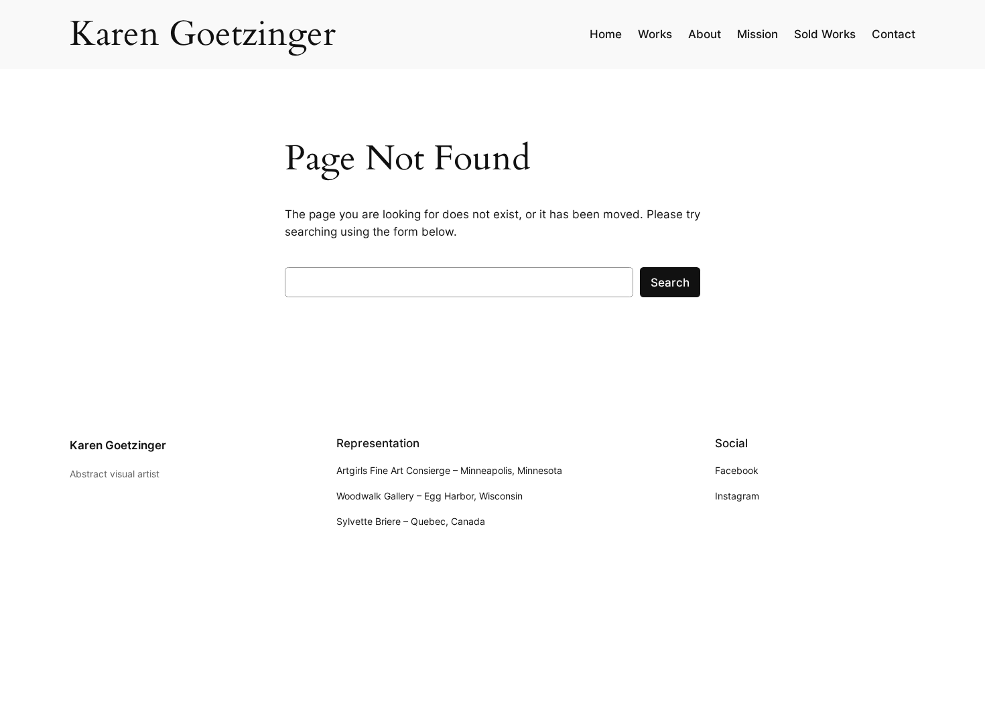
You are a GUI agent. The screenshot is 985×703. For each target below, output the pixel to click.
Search (670, 282)
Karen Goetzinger (118, 445)
